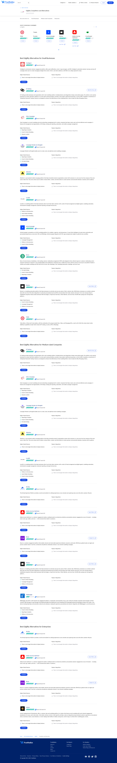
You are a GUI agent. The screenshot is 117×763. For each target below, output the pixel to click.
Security (29, 756)
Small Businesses (35, 18)
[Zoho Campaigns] (22, 117)
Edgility (36, 736)
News (51, 749)
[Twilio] (22, 318)
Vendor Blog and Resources (89, 747)
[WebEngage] (22, 595)
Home (21, 736)
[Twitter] (92, 756)
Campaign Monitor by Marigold (34, 145)
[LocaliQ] (22, 198)
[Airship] (22, 488)
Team (51, 746)
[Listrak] (22, 708)
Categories (62, 2)
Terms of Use (23, 756)
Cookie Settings (65, 756)
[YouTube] (86, 756)
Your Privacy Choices (44, 756)
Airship (28, 487)
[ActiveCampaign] (22, 227)
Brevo (27, 255)
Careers (52, 747)
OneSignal (28, 63)
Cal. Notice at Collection (55, 756)
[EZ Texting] (22, 90)
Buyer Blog (69, 746)
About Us (52, 744)
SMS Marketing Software (28, 736)
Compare (24, 81)
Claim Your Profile (87, 746)
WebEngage (29, 594)
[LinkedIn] (96, 756)
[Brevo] (22, 256)
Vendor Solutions (86, 744)
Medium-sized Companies (46, 18)
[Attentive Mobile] (22, 173)
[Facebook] (89, 756)
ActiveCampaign (30, 226)
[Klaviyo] (22, 286)
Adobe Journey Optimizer (32, 511)
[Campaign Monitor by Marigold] (22, 146)
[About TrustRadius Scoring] (36, 65)
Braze (27, 537)
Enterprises (57, 18)
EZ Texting (28, 89)
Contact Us (52, 751)
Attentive (28, 172)
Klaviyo (28, 285)
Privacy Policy (35, 756)
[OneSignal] (22, 64)
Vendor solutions (72, 2)
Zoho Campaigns (30, 116)
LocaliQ (28, 197)
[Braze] (22, 538)
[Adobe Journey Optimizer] (22, 512)
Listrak (28, 707)
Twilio (27, 317)
